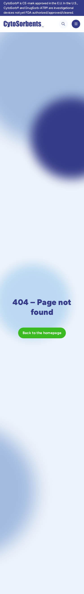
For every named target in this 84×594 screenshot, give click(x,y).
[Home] (23, 24)
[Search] (63, 23)
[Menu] (75, 23)
